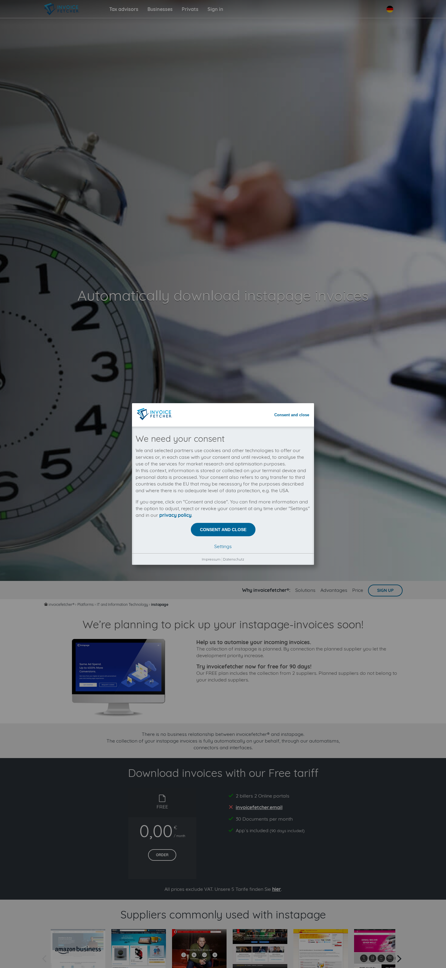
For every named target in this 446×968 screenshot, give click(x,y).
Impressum (211, 559)
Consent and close (291, 415)
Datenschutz (233, 559)
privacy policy (175, 515)
